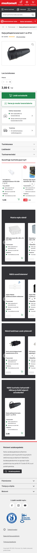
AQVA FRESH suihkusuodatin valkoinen (14, 295)
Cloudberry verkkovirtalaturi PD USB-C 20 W (11, 181)
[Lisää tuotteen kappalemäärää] (10, 82)
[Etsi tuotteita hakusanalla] (32, 15)
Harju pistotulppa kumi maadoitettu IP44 (14, 352)
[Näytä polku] (3, 27)
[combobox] (16, 15)
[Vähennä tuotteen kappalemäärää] (3, 82)
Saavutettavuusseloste (11, 536)
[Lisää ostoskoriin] (19, 199)
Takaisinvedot (12, 529)
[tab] (21, 9)
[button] (32, 184)
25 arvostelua (20, 37)
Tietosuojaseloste (9, 542)
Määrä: (4, 77)
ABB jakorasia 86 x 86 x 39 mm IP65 (15, 239)
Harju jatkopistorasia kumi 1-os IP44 (13, 414)
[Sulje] (35, 21)
